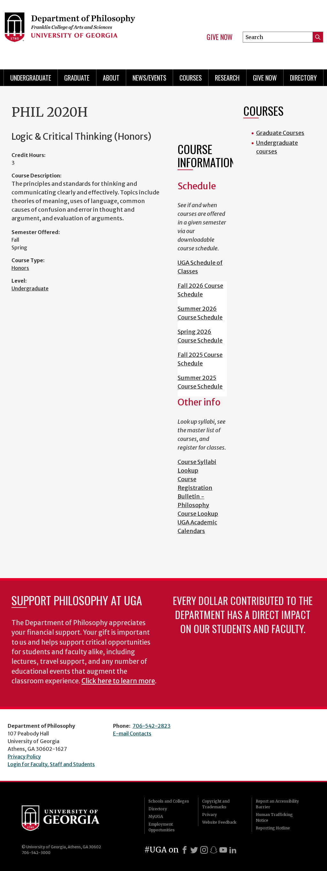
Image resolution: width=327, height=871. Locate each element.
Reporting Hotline (273, 828)
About (111, 77)
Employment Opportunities (161, 827)
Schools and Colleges (168, 801)
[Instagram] (204, 850)
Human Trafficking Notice (274, 817)
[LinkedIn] (233, 850)
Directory (303, 77)
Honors (20, 268)
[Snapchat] (213, 850)
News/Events (149, 77)
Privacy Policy (24, 756)
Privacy (209, 814)
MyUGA (155, 816)
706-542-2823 (152, 726)
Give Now (219, 37)
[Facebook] (184, 850)
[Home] (76, 32)
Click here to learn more (118, 681)
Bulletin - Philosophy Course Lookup (198, 505)
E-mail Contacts (132, 733)
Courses (190, 77)
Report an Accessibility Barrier (277, 804)
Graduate (76, 77)
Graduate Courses (280, 133)
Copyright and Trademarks (216, 804)
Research (227, 77)
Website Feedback (219, 822)
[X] (194, 850)
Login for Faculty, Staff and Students (51, 764)
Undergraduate (30, 77)
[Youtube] (223, 850)
